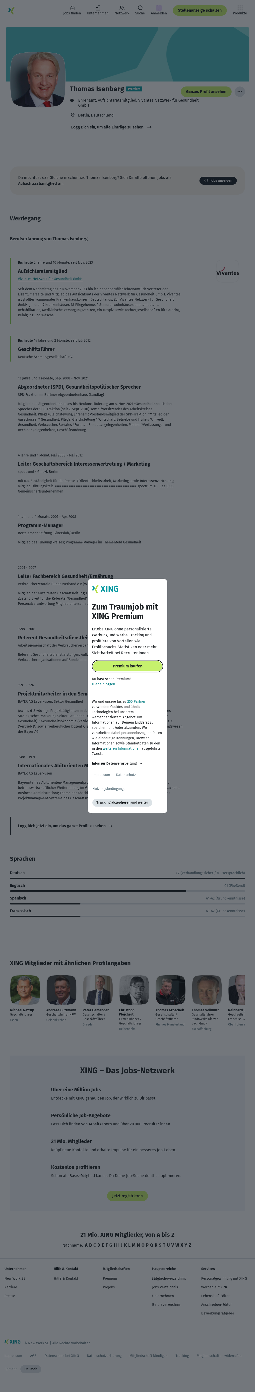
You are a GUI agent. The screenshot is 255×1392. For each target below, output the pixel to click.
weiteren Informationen (121, 748)
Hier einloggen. (104, 684)
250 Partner (136, 701)
